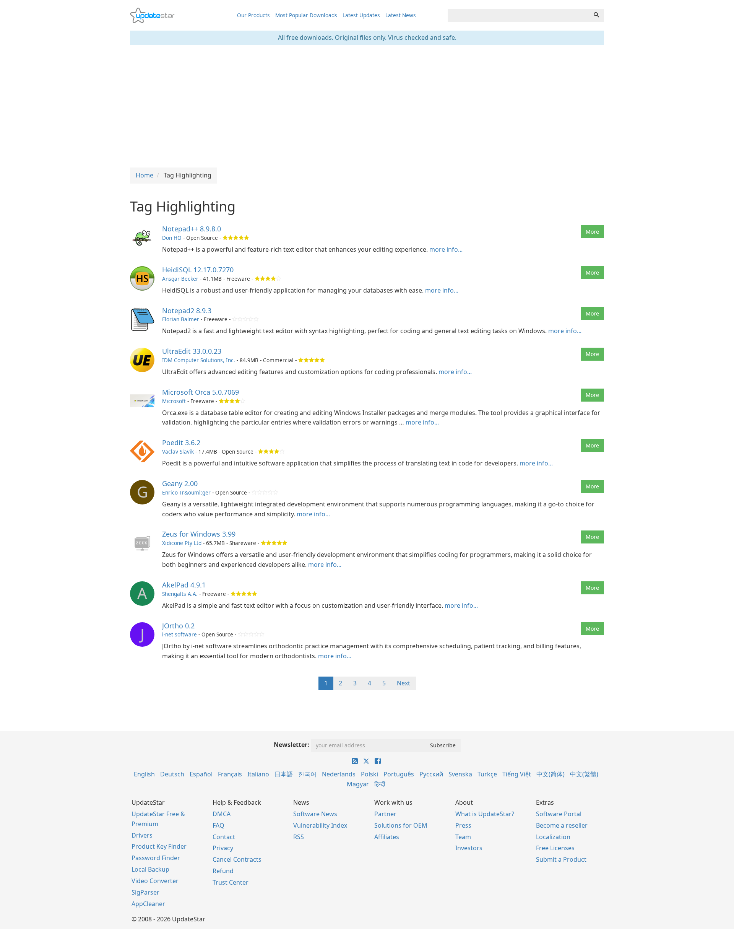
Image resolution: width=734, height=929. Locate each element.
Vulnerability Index (320, 825)
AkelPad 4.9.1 (184, 584)
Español (201, 774)
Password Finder (156, 858)
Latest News (400, 15)
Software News (315, 814)
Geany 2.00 (180, 483)
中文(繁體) (584, 774)
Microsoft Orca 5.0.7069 (200, 392)
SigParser (145, 892)
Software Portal (558, 814)
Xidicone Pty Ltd (181, 543)
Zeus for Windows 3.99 (198, 534)
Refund (223, 871)
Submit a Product (561, 859)
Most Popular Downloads (306, 15)
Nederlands (339, 774)
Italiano (258, 774)
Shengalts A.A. (180, 593)
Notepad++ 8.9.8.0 (191, 228)
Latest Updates (361, 15)
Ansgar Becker (180, 278)
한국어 (307, 774)
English (144, 774)
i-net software (179, 634)
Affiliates (386, 837)
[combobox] (518, 15)
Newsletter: (291, 744)
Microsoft (174, 401)
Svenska (460, 774)
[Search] (596, 15)
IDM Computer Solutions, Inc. (198, 360)
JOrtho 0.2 (178, 625)
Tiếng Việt (516, 774)
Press (463, 825)
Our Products (253, 15)
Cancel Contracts (237, 859)
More (592, 231)
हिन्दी (379, 784)
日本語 (283, 774)
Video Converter (155, 881)
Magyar (358, 784)
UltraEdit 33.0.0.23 (191, 351)
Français (230, 774)
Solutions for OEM (400, 825)
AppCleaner (148, 904)
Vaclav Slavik (178, 451)
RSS (298, 837)
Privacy (223, 848)
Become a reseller (562, 825)
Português (398, 774)
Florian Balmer (180, 319)
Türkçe (487, 774)
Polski (369, 774)
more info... (446, 249)
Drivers (142, 835)
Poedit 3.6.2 (181, 442)
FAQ (218, 825)
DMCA (222, 814)
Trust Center (230, 882)
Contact (224, 837)
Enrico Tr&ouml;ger (186, 492)
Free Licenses (555, 848)
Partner (385, 814)
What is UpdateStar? (484, 814)
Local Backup (150, 869)
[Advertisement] (367, 106)
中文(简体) (550, 774)
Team (463, 837)
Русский (431, 774)
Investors (468, 848)
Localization (553, 837)
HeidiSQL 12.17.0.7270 (198, 269)
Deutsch (172, 774)
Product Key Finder (159, 846)
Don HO (172, 237)
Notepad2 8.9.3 (186, 310)
